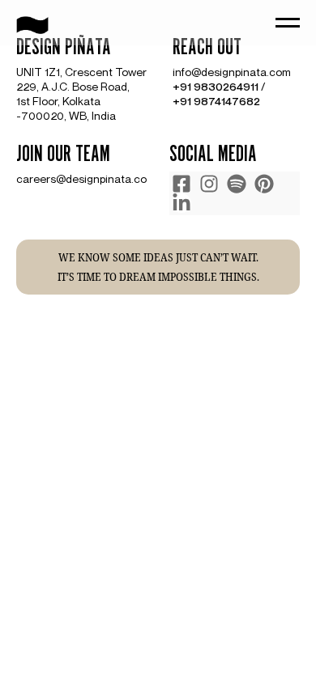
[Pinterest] (264, 183)
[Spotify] (236, 183)
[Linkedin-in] (181, 203)
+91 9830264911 (215, 86)
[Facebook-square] (181, 183)
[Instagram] (209, 183)
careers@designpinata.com (86, 178)
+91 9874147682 (216, 101)
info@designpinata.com (232, 71)
